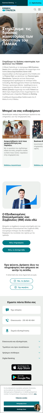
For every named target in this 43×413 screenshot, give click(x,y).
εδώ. (35, 394)
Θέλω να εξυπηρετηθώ (16, 250)
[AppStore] (22, 367)
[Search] (35, 9)
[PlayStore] (22, 377)
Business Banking (8, 2)
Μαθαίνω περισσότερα (12, 165)
